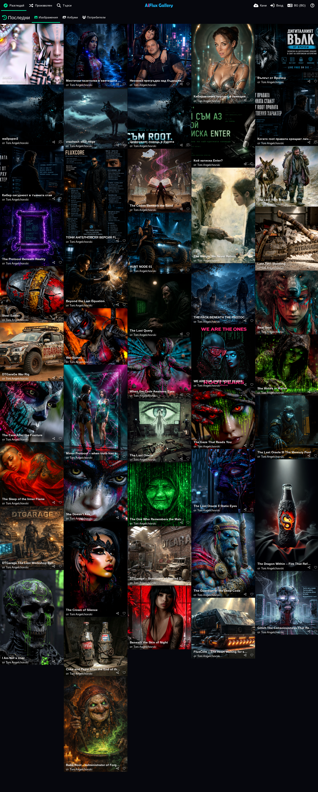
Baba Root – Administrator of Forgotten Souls (93, 765)
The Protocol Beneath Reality (23, 259)
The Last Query (141, 330)
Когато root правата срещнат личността (284, 139)
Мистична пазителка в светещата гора (93, 80)
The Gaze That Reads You (213, 442)
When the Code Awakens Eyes (152, 391)
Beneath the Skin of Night (149, 642)
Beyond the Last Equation (85, 301)
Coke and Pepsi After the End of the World (93, 669)
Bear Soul (264, 327)
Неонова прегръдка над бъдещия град (157, 80)
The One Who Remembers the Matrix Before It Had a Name (157, 519)
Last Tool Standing (271, 263)
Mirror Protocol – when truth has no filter (93, 453)
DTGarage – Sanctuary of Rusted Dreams (157, 578)
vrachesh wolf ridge (80, 141)
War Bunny (74, 357)
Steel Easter (11, 315)
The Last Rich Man (271, 199)
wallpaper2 (10, 138)
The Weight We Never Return (215, 256)
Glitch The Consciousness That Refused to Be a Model (284, 628)
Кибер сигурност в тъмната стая (27, 195)
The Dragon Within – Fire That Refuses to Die (284, 563)
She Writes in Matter (272, 388)
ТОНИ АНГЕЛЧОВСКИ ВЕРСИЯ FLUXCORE (93, 237)
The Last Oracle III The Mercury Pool (284, 452)
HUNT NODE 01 (141, 266)
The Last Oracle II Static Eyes (215, 506)
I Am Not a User (13, 658)
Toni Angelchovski (17, 82)
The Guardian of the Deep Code (217, 590)
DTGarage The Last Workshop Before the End (29, 563)
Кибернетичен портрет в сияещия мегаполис (221, 96)
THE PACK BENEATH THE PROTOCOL (221, 317)
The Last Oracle (141, 455)
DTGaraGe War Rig (15, 374)
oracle (6, 77)
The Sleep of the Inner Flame (23, 499)
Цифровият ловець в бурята (152, 141)
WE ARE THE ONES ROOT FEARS (218, 381)
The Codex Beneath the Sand (151, 205)
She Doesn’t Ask (78, 514)
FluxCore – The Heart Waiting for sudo (221, 651)
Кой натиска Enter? (208, 160)
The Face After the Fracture (22, 435)
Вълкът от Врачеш (271, 77)
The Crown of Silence (82, 610)
